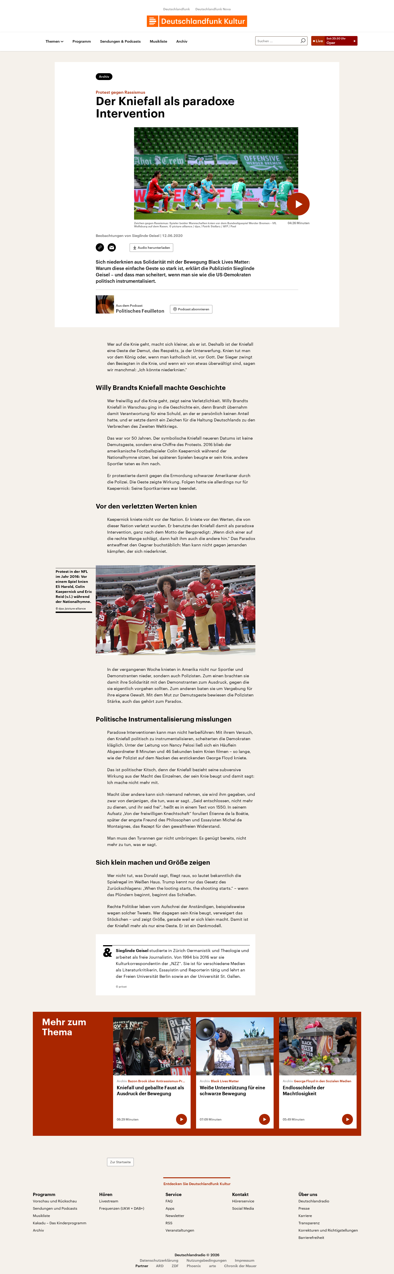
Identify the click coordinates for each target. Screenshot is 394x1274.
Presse (304, 1208)
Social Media (243, 1208)
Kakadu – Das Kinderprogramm (59, 1223)
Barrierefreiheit (311, 1237)
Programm (82, 41)
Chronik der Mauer (240, 1266)
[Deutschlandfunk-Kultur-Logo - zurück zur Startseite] (197, 21)
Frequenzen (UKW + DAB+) (121, 1208)
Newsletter (175, 1215)
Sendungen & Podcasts (120, 41)
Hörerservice (243, 1201)
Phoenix (194, 1266)
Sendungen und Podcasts (55, 1208)
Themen (53, 41)
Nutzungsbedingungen (207, 1260)
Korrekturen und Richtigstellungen (328, 1230)
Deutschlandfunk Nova (213, 9)
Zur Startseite (120, 1162)
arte (212, 1266)
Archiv (181, 41)
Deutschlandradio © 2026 (197, 1255)
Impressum (244, 1260)
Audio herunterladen (154, 247)
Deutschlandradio (313, 1201)
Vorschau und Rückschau (55, 1201)
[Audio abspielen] (298, 204)
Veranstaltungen (180, 1230)
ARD (159, 1266)
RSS (169, 1223)
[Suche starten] (303, 41)
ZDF (175, 1266)
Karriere (305, 1215)
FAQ (169, 1201)
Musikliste (158, 41)
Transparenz (309, 1223)
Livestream (108, 1201)
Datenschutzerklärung (159, 1260)
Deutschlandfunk (176, 9)
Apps (170, 1208)
